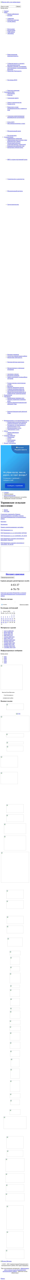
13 (8, 618)
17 (1, 620)
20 (8, 620)
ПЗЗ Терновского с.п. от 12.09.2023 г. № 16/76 (14, 535)
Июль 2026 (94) (8, 632)
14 (10, 618)
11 (3, 618)
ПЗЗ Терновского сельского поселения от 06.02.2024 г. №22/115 (12, 539)
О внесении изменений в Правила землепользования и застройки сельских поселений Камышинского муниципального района (13, 516)
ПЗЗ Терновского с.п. (7, 530)
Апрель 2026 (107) (9, 637)
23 (14, 620)
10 (1, 618)
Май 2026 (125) (8, 635)
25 (3, 622)
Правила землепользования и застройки (12, 527)
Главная (6, 492)
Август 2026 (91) (9, 631)
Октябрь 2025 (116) (9, 646)
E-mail (7, 511)
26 (5, 622)
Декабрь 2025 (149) (9, 643)
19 (5, 620)
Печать (6, 510)
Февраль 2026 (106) (9, 640)
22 (12, 620)
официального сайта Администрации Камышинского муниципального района (16, 1270)
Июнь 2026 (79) (8, 634)
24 (1, 622)
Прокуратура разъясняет (7, 577)
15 (12, 618)
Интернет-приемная (15, 574)
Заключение (4, 524)
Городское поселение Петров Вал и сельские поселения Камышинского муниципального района (13, 594)
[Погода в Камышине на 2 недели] (24, 604)
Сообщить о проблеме (15, 486)
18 (3, 620)
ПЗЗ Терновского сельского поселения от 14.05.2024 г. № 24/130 (12, 543)
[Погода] (4, 604)
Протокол (3, 521)
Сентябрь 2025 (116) (9, 647)
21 (10, 620)
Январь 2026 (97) (9, 641)
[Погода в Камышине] (15, 603)
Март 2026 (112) (8, 638)
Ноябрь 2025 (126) (9, 644)
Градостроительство (9, 495)
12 (5, 618)
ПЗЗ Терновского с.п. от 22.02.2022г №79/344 (14, 533)
